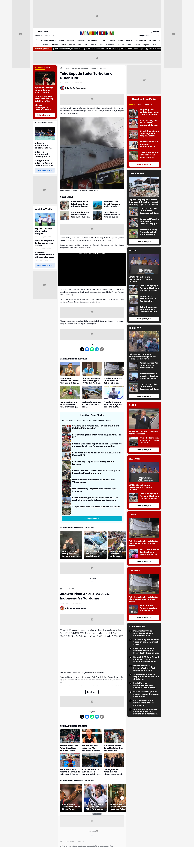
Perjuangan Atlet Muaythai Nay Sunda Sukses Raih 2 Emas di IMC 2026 (70, 771)
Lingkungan (141, 40)
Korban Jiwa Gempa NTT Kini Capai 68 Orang (91, 404)
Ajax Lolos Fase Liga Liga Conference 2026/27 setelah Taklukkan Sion (44, 90)
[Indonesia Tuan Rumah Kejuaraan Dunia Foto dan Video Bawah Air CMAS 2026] (97, 205)
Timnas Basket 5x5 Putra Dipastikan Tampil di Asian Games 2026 (69, 748)
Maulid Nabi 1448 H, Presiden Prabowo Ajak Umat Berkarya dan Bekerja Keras (144, 668)
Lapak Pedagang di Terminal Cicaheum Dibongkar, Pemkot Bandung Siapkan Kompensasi (144, 202)
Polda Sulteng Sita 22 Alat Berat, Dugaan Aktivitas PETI (96, 436)
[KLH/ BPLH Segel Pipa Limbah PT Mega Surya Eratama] (66, 465)
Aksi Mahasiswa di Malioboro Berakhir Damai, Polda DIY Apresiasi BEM (149, 376)
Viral (101, 45)
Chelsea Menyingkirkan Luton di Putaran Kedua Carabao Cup (44, 107)
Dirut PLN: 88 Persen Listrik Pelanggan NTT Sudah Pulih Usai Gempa (92, 380)
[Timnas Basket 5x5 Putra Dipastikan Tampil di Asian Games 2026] (70, 736)
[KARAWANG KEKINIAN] (97, 33)
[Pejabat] (71, 545)
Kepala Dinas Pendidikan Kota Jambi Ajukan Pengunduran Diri (148, 298)
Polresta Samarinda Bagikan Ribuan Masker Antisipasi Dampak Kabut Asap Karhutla (149, 552)
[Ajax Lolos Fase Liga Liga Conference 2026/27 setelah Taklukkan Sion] (45, 78)
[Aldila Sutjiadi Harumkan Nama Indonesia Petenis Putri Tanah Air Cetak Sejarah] (119, 798)
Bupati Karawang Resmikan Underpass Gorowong (118, 553)
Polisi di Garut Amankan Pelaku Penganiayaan (112, 214)
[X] (82, 349)
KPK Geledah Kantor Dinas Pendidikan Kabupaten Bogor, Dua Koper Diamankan (96, 472)
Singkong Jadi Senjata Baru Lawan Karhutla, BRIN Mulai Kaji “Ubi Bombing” (96, 427)
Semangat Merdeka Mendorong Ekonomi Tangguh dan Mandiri (149, 221)
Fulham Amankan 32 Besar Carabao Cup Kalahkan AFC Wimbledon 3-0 (44, 98)
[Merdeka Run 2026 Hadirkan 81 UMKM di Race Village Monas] (66, 483)
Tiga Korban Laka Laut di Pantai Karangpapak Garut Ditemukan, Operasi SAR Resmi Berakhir (149, 210)
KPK (86, 45)
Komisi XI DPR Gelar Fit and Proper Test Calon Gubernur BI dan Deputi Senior (146, 659)
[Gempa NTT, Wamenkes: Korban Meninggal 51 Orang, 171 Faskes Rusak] (70, 369)
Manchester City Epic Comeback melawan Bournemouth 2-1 (143, 633)
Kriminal (152, 40)
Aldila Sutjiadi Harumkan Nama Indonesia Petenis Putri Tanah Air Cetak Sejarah (118, 806)
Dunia (64, 45)
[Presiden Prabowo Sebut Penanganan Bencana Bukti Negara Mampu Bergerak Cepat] (114, 392)
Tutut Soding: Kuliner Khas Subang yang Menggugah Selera (146, 641)
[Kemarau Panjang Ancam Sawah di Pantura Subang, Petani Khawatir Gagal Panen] (70, 392)
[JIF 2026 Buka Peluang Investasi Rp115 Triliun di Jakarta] (144, 264)
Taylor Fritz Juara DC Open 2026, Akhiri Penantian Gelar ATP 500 (94, 806)
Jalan (120, 40)
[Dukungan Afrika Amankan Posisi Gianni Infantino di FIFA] (114, 760)
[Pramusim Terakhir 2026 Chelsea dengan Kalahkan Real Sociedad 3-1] (92, 760)
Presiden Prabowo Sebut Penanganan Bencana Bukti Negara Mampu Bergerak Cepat (113, 404)
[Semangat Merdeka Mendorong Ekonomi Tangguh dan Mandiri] (133, 222)
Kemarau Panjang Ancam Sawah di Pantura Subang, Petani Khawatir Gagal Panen (68, 404)
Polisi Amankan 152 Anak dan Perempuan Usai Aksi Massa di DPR (96, 454)
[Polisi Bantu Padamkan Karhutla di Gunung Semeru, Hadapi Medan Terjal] (144, 341)
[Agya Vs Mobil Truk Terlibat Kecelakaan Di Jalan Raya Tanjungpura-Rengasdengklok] (95, 545)
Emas (154, 45)
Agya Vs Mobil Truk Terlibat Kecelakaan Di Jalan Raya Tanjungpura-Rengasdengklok (95, 553)
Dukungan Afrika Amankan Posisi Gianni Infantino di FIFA (113, 771)
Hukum (72, 45)
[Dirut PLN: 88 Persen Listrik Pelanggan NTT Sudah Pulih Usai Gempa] (92, 369)
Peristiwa (81, 40)
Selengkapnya (43, 115)
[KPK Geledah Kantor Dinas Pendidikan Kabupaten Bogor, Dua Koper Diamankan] (66, 474)
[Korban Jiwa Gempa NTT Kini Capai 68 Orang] (92, 392)
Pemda (112, 40)
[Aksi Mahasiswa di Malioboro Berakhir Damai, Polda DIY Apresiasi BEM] (133, 377)
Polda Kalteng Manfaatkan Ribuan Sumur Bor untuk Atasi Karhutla (144, 685)
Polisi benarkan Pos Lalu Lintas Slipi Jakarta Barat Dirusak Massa (120, 49)
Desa (61, 40)
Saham (137, 45)
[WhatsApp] (92, 349)
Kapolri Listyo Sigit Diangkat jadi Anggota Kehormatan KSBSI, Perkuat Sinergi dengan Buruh (44, 231)
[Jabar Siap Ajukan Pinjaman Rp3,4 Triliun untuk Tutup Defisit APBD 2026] (133, 310)
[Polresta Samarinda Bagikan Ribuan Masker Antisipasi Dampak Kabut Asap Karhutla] (133, 553)
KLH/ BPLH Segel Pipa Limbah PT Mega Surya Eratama (93, 463)
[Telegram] (97, 349)
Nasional (55, 45)
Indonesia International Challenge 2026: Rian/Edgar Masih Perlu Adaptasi (43, 154)
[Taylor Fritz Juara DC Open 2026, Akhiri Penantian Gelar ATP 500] (95, 798)
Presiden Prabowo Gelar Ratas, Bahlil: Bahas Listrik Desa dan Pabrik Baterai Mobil (80, 204)
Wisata (129, 40)
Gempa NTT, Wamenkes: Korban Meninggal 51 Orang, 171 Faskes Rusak (70, 380)
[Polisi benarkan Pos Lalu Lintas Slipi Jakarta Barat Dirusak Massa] (114, 369)
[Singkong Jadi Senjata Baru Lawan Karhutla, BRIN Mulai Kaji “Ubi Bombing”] (66, 429)
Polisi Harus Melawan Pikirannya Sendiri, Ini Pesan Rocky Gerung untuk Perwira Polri (146, 650)
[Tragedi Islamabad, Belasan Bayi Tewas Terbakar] (133, 441)
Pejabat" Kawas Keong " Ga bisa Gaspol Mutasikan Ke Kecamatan (70, 553)
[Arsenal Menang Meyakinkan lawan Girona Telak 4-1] (71, 798)
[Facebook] (87, 349)
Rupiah (146, 45)
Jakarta (45, 45)
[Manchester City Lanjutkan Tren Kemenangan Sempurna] (66, 492)
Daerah (70, 40)
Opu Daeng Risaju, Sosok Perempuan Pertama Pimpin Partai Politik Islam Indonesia (146, 711)
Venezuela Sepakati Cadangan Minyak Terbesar (44, 243)
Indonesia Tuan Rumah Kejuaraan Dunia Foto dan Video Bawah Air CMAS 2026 (112, 204)
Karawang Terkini (48, 40)
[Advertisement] (97, 15)
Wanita (93, 45)
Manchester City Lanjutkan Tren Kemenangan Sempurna (94, 490)
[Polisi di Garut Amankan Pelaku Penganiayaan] (97, 215)
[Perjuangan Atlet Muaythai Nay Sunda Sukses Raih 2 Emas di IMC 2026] (70, 760)
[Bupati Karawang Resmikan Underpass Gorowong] (119, 545)
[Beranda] (61, 68)
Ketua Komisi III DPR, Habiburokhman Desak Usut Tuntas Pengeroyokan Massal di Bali (80, 214)
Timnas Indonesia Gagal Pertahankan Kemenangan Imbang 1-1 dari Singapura (113, 748)
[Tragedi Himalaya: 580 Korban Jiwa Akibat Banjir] (66, 510)
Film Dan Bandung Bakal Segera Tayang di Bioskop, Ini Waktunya (146, 694)
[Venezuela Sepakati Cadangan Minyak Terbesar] (144, 418)
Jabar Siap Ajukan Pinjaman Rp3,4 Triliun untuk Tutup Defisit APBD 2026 (149, 309)
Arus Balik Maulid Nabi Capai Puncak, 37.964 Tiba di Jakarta (146, 676)
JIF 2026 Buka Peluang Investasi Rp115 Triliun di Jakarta (140, 279)
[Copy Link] (102, 349)
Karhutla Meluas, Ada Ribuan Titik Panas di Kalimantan (143, 702)
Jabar (37, 45)
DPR (79, 45)
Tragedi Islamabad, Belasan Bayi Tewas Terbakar (149, 440)
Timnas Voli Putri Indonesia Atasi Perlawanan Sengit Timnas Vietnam (91, 748)
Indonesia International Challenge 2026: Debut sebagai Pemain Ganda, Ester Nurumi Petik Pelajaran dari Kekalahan (45, 145)
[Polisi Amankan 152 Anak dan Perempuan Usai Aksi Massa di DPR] (66, 456)
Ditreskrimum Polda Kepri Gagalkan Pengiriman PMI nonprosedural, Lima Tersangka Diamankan (97, 445)
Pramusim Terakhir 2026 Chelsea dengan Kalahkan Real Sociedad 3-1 (91, 771)
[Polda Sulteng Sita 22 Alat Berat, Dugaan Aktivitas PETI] (66, 438)
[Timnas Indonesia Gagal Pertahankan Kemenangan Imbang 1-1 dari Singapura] (114, 736)
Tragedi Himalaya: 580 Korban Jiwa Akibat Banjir (96, 507)
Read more (92, 692)
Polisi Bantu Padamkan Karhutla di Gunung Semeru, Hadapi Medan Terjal (61, 49)
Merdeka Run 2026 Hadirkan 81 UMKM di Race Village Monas (93, 481)
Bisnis (129, 45)
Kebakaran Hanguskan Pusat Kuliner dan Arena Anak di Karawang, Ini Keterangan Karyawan (95, 499)
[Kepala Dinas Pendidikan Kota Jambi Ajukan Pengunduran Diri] (133, 299)
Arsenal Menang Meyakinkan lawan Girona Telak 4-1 (71, 806)
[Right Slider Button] (159, 40)
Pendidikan (93, 40)
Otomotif (110, 45)
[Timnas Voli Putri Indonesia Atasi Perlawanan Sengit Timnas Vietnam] (92, 736)
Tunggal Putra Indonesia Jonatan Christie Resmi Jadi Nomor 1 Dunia (44, 163)
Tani (103, 40)
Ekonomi (120, 45)
